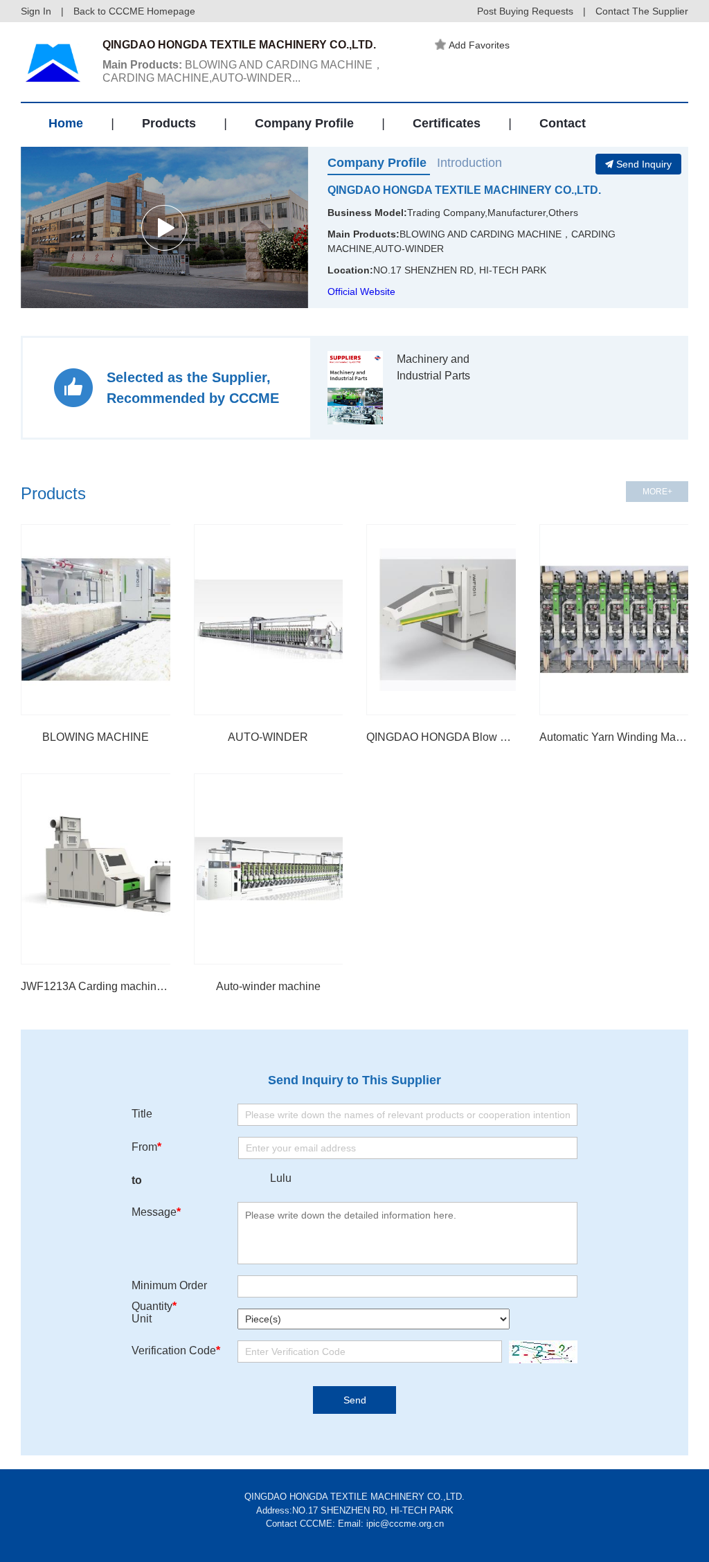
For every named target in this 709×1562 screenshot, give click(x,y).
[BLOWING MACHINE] (116, 619)
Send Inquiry (644, 164)
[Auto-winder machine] (289, 868)
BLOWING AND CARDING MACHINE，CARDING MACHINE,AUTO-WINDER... (243, 71)
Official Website (361, 291)
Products (169, 123)
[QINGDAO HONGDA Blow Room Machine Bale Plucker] (461, 619)
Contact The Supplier (641, 11)
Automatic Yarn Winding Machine (614, 737)
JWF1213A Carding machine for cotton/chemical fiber (95, 986)
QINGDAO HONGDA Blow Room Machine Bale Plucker (441, 737)
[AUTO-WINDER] (289, 619)
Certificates (447, 123)
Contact (562, 123)
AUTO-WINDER (268, 737)
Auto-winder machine (268, 986)
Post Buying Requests (525, 11)
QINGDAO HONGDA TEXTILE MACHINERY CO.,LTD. (464, 190)
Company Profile (304, 123)
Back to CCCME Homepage (134, 11)
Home (65, 123)
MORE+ (657, 491)
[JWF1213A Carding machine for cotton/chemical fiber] (116, 868)
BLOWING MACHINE (95, 737)
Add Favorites (479, 45)
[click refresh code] (539, 1351)
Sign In (36, 11)
